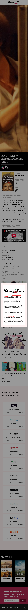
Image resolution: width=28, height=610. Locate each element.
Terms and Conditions (16, 295)
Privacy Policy (6, 296)
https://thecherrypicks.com (9, 316)
